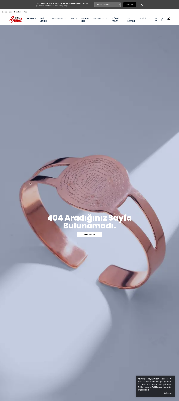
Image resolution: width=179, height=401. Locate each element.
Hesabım (17, 12)
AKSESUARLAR (58, 18)
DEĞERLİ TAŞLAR (115, 19)
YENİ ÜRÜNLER (43, 19)
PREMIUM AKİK (85, 19)
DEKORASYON (99, 18)
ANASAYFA (31, 18)
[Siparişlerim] (162, 19)
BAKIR (72, 18)
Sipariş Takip (7, 12)
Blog (25, 12)
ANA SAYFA (89, 234)
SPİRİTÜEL (144, 18)
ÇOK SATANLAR (131, 19)
